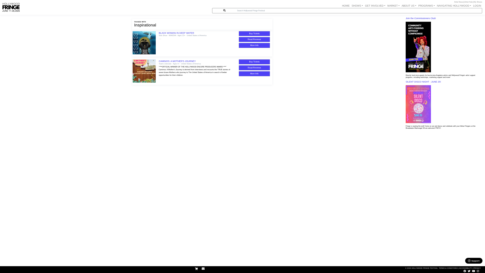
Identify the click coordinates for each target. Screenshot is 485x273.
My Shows (478, 2)
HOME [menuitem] (346, 5)
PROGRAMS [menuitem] (425, 5)
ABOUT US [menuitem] (408, 5)
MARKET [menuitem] (392, 5)
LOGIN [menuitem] (477, 5)
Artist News (458, 2)
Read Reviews (254, 39)
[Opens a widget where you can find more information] (473, 261)
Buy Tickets (254, 33)
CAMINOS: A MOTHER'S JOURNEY (177, 61)
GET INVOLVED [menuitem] (374, 5)
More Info (254, 45)
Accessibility (465, 268)
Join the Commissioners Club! (421, 18)
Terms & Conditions (448, 268)
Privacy (477, 268)
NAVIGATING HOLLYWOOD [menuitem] (453, 5)
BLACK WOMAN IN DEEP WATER (176, 33)
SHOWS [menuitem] (356, 5)
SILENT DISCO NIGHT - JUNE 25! (423, 82)
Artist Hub (468, 2)
